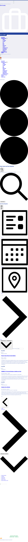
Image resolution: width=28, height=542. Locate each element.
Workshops (4, 50)
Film (3, 42)
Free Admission (5, 48)
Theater (4, 46)
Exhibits (4, 39)
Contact (2, 52)
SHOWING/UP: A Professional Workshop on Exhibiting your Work (11, 371)
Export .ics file (3, 479)
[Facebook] (0, 538)
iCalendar (2, 476)
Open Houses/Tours (5, 47)
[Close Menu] (0, 59)
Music (3, 43)
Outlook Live (3, 478)
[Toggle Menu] (0, 57)
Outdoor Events (5, 49)
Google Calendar (3, 475)
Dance (3, 44)
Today (1, 339)
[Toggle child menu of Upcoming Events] (7, 38)
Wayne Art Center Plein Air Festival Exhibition (8, 355)
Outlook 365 (3, 477)
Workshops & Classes (5, 73)
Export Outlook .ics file (4, 480)
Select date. (14, 348)
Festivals (4, 41)
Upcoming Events (3, 38)
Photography (4, 45)
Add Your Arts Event (4, 51)
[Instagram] (1, 538)
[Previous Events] (2, 295)
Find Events (3, 201)
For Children (4, 40)
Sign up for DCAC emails (14, 535)
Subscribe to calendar (4, 453)
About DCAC (3, 37)
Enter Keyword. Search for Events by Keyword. (7, 172)
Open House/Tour (5, 70)
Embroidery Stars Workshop (5, 387)
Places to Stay (3, 76)
